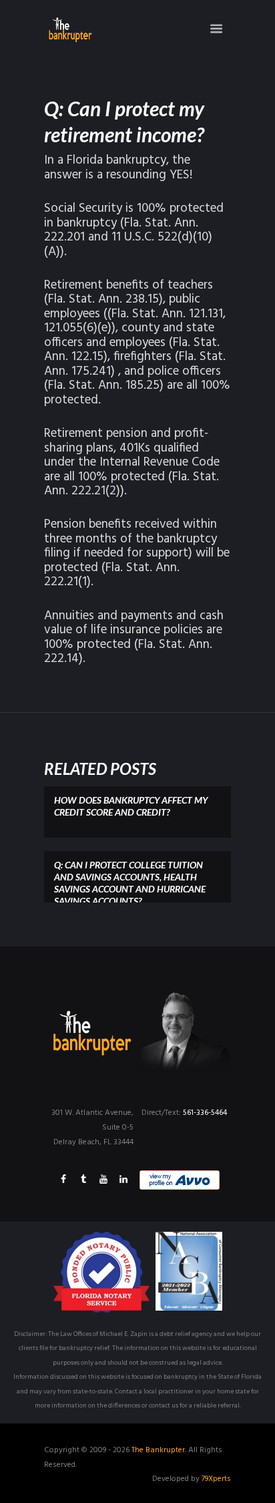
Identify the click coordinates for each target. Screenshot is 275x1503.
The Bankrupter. (158, 1450)
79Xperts (216, 1479)
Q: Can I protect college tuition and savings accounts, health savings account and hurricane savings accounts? (130, 883)
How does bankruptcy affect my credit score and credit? (131, 806)
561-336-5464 (205, 1113)
